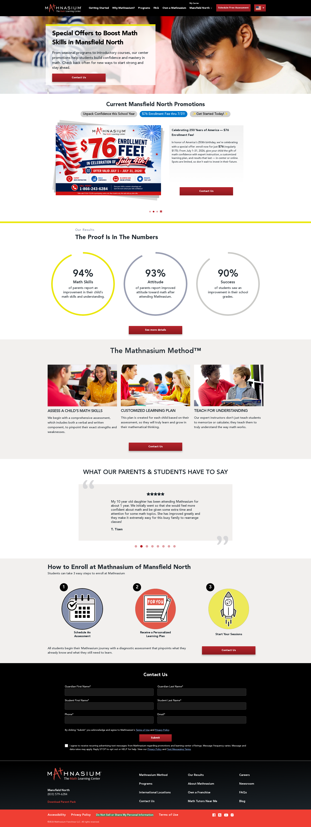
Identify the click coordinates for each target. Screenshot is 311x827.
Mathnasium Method (153, 775)
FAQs (243, 792)
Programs (144, 8)
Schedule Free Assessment (233, 8)
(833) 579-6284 (57, 794)
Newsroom (246, 783)
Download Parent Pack (62, 802)
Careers (244, 775)
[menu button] (260, 7)
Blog (242, 801)
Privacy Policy (162, 730)
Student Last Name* (169, 700)
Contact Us (147, 801)
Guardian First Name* (78, 686)
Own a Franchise (199, 792)
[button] (135, 546)
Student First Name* (77, 700)
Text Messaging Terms (179, 749)
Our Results (196, 775)
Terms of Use (143, 730)
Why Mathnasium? (123, 8)
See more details (155, 330)
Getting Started (99, 8)
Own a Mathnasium (174, 8)
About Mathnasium (201, 783)
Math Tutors (202, 801)
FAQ (156, 8)
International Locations (155, 792)
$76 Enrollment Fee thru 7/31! (163, 114)
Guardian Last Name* (170, 686)
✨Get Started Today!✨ (210, 114)
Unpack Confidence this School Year (109, 114)
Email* (161, 714)
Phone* (69, 714)
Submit (155, 738)
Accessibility (57, 814)
